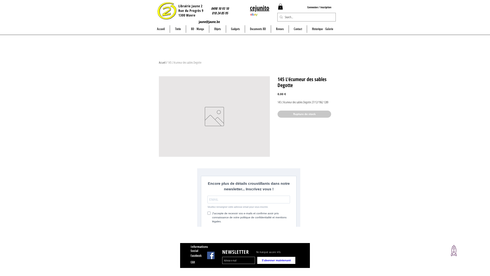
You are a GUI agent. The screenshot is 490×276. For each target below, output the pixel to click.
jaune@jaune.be (209, 21)
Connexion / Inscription (319, 7)
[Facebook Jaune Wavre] (211, 255)
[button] (280, 7)
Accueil (162, 62)
